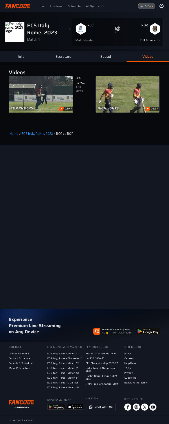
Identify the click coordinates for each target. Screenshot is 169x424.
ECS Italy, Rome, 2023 (37, 133)
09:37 (154, 108)
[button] (21, 56)
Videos (17, 72)
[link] (150, 40)
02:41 (68, 108)
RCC (91, 25)
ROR (144, 25)
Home (14, 133)
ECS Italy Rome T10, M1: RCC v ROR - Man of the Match (80, 80)
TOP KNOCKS (22, 108)
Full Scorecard (149, 40)
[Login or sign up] (161, 6)
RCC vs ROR (64, 133)
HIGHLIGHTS (108, 108)
